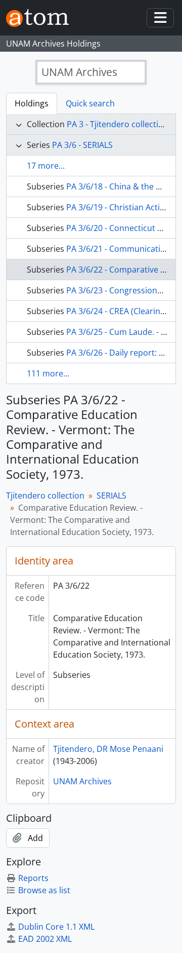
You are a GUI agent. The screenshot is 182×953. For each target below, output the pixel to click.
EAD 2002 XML (45, 938)
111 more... (48, 373)
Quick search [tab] (90, 103)
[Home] (41, 18)
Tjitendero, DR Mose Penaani (108, 748)
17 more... (46, 165)
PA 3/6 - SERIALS (82, 144)
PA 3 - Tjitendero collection (117, 124)
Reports (33, 878)
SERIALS (111, 495)
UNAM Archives (82, 781)
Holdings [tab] (32, 103)
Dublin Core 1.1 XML (56, 926)
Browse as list (44, 890)
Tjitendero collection (45, 495)
